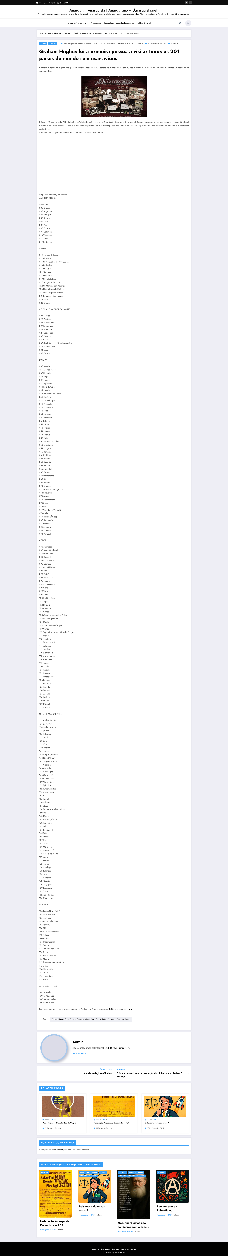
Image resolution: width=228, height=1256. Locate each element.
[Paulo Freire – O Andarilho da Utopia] (63, 1106)
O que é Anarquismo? (78, 22)
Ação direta (85, 1173)
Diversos (132, 1173)
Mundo (43, 43)
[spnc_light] (188, 23)
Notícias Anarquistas (88, 1176)
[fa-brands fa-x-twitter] (190, 2)
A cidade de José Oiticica (98, 1073)
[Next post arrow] (188, 1073)
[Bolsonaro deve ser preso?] (165, 1106)
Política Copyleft (144, 22)
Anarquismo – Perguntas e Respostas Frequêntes (112, 22)
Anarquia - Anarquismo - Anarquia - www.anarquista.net (114, 1249)
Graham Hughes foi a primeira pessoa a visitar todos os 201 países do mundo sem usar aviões (98, 43)
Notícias (53, 43)
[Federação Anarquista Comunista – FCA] (114, 1106)
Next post (120, 1069)
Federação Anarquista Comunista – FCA (111, 1123)
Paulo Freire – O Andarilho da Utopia (59, 1123)
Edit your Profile (116, 1048)
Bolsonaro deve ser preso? (157, 1123)
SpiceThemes (120, 1252)
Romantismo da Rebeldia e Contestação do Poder (171, 1208)
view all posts (79, 1053)
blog (130, 1009)
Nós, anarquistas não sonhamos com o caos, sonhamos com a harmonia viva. (132, 1225)
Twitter (112, 1009)
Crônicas (122, 1173)
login (60, 1149)
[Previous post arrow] (40, 1073)
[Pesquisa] (180, 23)
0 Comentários (176, 43)
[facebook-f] (186, 2)
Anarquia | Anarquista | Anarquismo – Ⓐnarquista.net (113, 10)
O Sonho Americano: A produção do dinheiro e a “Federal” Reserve (149, 1075)
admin (140, 43)
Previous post (106, 1069)
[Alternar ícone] (38, 23)
